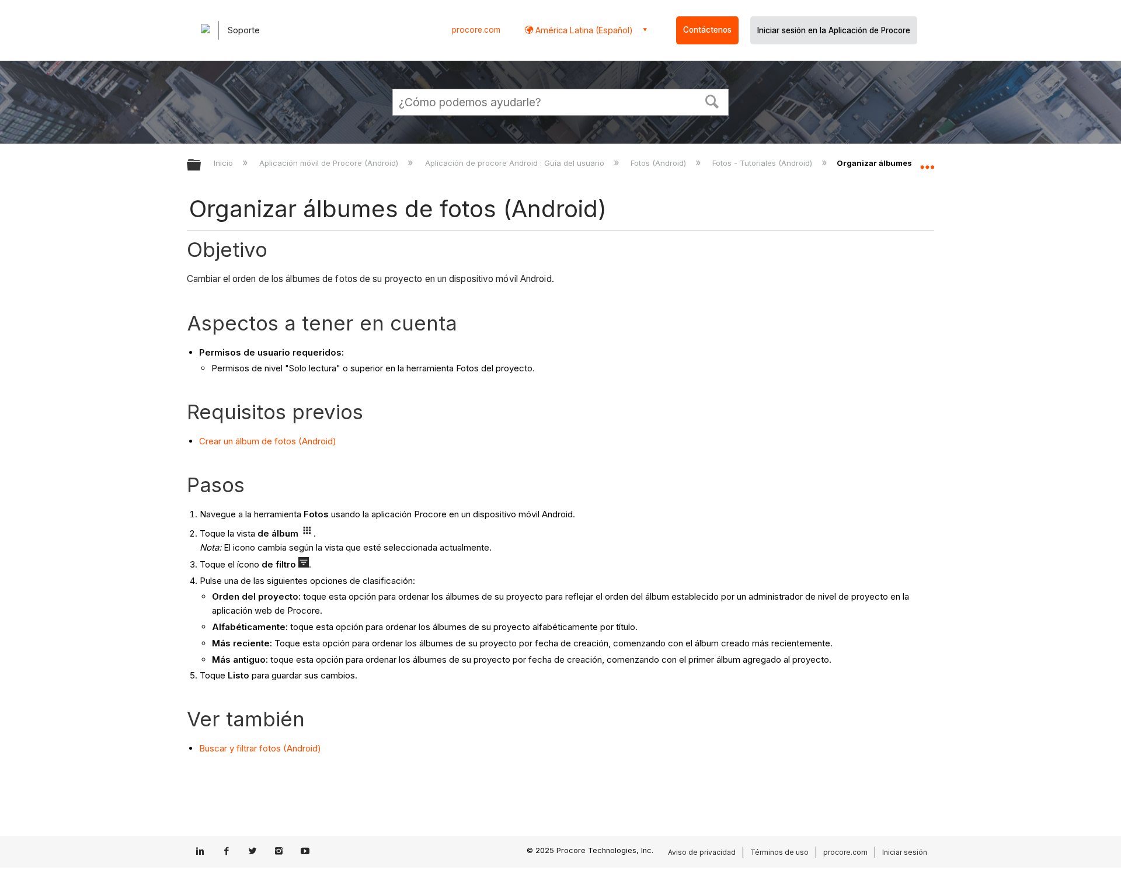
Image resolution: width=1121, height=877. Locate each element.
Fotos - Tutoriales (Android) (763, 163)
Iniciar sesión (904, 852)
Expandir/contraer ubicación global (927, 161)
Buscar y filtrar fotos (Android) (260, 748)
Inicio (224, 163)
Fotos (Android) (659, 163)
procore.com (476, 29)
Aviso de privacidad (702, 852)
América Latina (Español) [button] (583, 30)
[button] (712, 100)
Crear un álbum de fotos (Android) (267, 441)
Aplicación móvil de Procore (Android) (330, 163)
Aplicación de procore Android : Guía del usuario (515, 163)
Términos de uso (779, 852)
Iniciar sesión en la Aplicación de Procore (833, 30)
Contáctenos (707, 29)
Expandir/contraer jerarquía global (201, 165)
